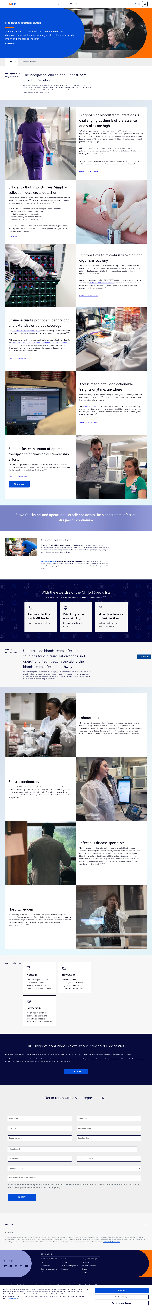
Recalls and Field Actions (49, 1259)
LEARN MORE (76, 1072)
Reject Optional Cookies (121, 1303)
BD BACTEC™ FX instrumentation (101, 283)
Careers (43, 1262)
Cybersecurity (45, 1265)
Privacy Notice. (13, 1298)
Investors (64, 1262)
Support (84, 1269)
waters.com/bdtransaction (111, 1242)
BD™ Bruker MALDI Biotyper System (26, 331)
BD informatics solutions (92, 406)
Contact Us (10, 44)
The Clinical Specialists (49, 561)
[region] (76, 1297)
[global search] (145, 4)
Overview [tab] (12, 62)
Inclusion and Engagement (70, 1265)
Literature (64, 1269)
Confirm (121, 1290)
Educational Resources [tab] (29, 62)
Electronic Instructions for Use (49, 1270)
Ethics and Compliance (89, 1265)
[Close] (149, 1286)
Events (63, 1259)
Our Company (86, 1262)
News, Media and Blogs (89, 1259)
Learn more (13, 236)
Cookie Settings (121, 1297)
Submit (22, 1197)
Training (84, 1272)
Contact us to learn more (88, 171)
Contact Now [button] (144, 657)
